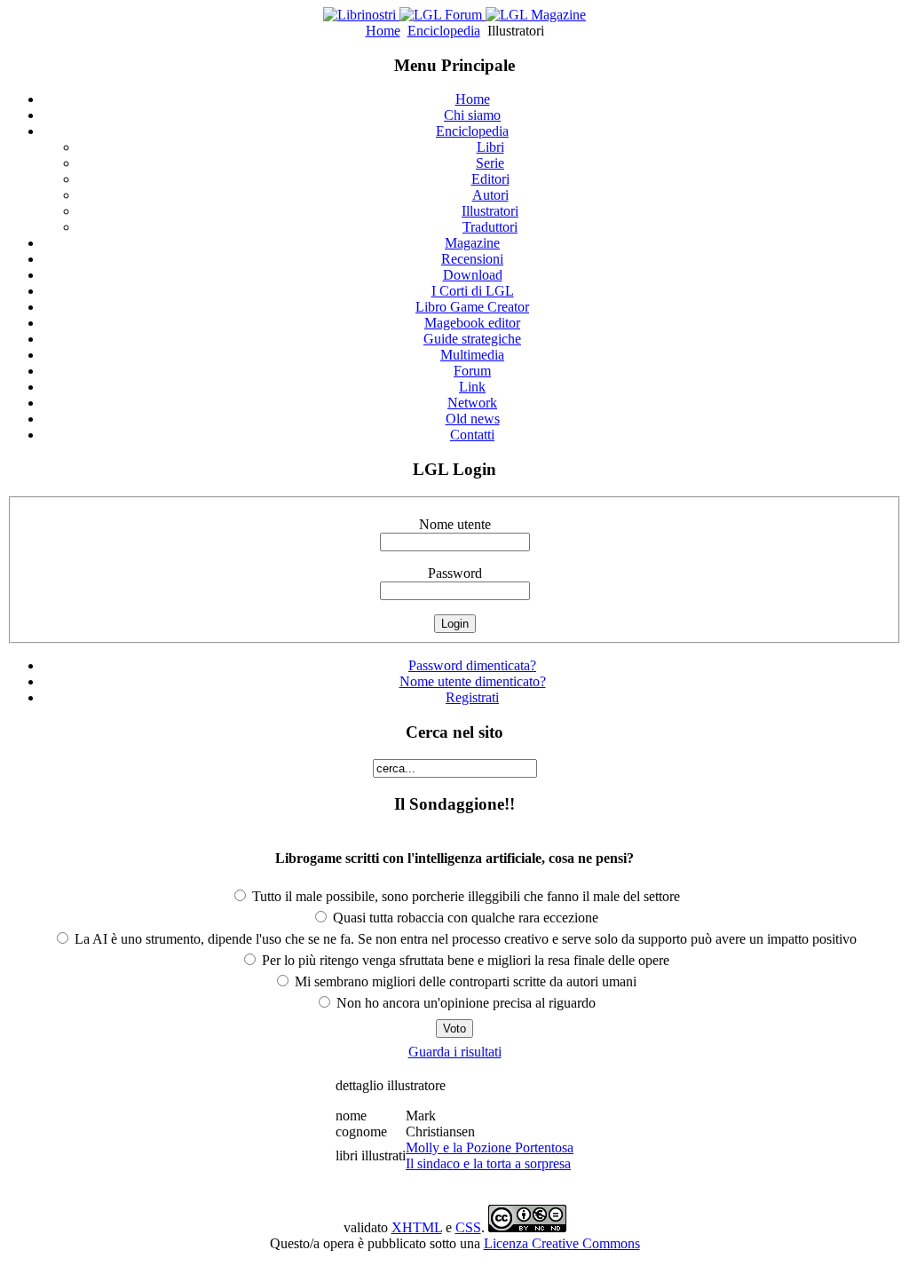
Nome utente (455, 524)
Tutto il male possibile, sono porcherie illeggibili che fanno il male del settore (464, 896)
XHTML (416, 1227)
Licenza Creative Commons (562, 1243)
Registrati (472, 697)
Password (455, 573)
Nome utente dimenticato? (472, 681)
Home (383, 30)
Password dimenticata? (472, 665)
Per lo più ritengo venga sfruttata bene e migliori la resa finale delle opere (463, 960)
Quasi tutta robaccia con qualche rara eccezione (463, 917)
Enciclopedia (443, 30)
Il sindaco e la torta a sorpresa (488, 1163)
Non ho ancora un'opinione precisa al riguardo (464, 1002)
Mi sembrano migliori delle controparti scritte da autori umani (463, 981)
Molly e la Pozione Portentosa (489, 1147)
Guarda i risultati (455, 1051)
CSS (468, 1227)
